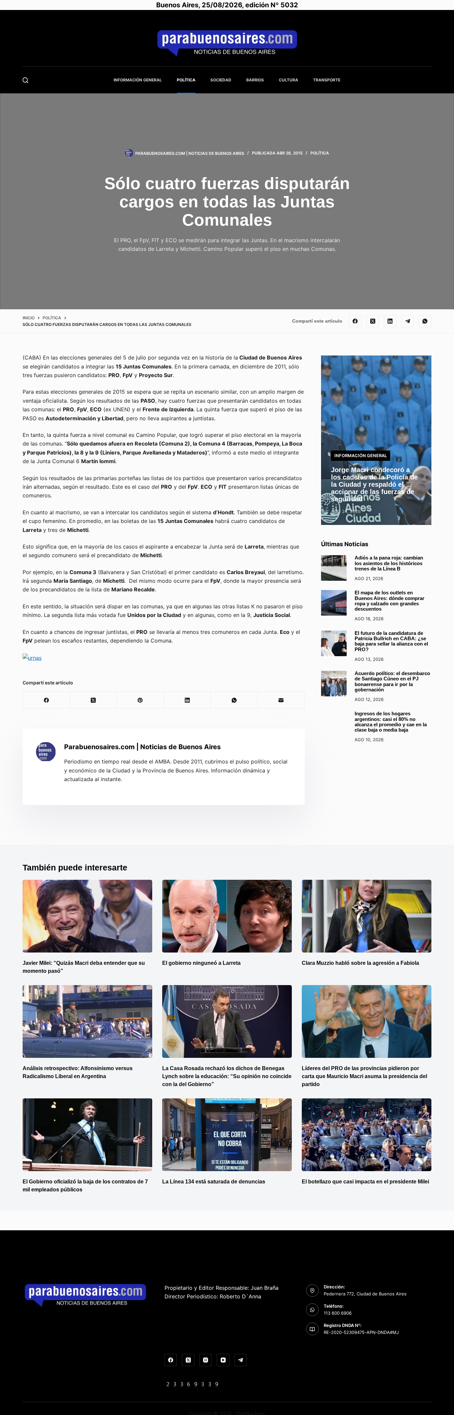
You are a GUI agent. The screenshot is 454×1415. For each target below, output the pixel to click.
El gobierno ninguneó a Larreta (201, 963)
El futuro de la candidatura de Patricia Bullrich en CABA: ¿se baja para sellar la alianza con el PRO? (391, 641)
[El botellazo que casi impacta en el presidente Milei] (366, 1134)
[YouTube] (223, 1360)
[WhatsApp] (425, 321)
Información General (138, 79)
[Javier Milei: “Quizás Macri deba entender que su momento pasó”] (87, 916)
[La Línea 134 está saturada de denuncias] (227, 1134)
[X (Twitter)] (373, 321)
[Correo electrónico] (281, 700)
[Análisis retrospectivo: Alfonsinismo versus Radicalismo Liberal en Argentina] (87, 1021)
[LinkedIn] (390, 321)
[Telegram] (407, 321)
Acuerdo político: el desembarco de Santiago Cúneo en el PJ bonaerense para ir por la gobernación (392, 681)
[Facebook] (355, 321)
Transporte (326, 79)
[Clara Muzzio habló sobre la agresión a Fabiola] (366, 916)
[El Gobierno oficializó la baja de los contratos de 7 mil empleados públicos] (87, 1134)
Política (186, 79)
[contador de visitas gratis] (192, 1383)
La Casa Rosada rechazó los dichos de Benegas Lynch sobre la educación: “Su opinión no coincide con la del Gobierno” (226, 1076)
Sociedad (220, 79)
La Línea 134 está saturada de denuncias (214, 1181)
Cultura (288, 79)
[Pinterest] (140, 700)
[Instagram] (205, 1360)
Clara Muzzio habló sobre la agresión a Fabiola (360, 963)
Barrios (255, 79)
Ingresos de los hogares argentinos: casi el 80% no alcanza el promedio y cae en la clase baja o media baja (391, 722)
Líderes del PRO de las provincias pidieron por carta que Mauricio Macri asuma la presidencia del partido (364, 1076)
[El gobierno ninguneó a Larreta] (227, 916)
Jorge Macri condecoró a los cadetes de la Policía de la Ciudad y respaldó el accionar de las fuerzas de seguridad (374, 484)
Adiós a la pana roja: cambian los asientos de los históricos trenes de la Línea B (389, 563)
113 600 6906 (338, 1313)
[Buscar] (25, 80)
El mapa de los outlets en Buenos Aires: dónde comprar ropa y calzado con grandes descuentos (389, 601)
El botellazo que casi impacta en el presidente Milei (365, 1181)
